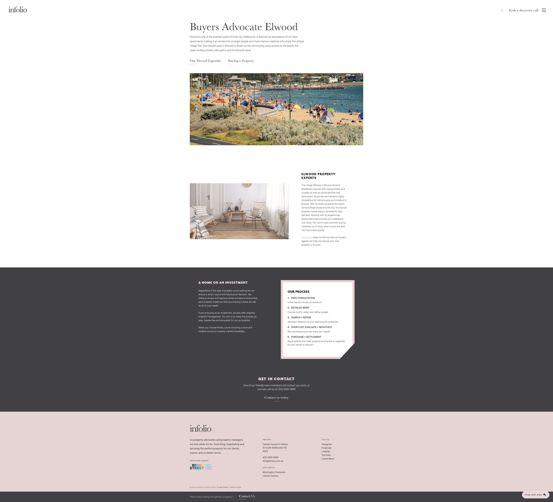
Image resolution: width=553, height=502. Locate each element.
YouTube (326, 454)
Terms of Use (235, 487)
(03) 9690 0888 (270, 457)
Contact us (306, 237)
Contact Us (247, 496)
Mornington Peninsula (274, 472)
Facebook (327, 447)
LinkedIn (326, 451)
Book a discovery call (523, 10)
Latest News (328, 458)
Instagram (327, 444)
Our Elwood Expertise (205, 61)
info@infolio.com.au (273, 460)
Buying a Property (241, 61)
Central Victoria (270, 475)
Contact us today (276, 397)
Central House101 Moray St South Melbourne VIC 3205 (275, 448)
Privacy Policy (222, 487)
